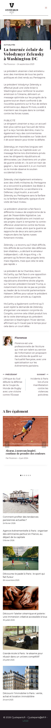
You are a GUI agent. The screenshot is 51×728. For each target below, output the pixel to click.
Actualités (9, 45)
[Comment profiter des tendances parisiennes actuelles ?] (25, 501)
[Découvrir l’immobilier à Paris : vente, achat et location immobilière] (25, 678)
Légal (25, 720)
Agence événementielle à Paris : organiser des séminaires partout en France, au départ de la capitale (25, 534)
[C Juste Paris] (12, 7)
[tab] (20, 475)
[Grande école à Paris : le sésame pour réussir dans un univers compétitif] (25, 638)
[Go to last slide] (7, 445)
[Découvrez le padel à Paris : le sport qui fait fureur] (25, 558)
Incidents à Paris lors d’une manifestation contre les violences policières (39, 384)
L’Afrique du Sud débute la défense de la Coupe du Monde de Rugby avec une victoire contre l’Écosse (12, 384)
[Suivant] (44, 445)
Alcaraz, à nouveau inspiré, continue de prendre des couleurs (25, 452)
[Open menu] (46, 8)
